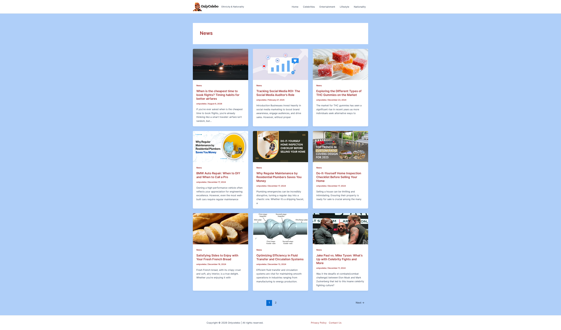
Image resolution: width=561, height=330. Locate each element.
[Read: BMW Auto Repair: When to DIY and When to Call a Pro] (220, 146)
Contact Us (335, 322)
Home (295, 6)
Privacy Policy (319, 322)
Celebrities (309, 6)
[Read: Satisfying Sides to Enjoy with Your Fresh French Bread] (220, 228)
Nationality (360, 6)
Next (360, 302)
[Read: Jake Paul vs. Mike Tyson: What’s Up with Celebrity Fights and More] (340, 228)
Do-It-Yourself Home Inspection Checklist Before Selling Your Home (338, 177)
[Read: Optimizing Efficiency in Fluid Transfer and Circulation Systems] (280, 228)
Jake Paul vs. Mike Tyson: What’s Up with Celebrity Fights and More (339, 259)
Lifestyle (344, 6)
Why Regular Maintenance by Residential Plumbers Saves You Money (279, 177)
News (199, 85)
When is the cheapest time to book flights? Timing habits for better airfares (217, 94)
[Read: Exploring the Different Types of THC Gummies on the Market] (340, 64)
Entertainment (327, 6)
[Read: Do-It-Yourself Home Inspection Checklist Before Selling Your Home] (340, 146)
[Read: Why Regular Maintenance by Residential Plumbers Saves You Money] (280, 146)
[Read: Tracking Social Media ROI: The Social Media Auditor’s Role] (280, 64)
